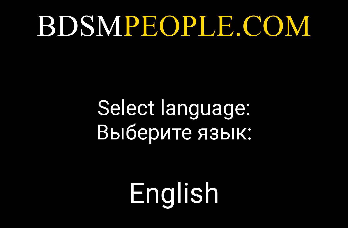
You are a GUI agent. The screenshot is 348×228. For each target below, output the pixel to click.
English (174, 193)
